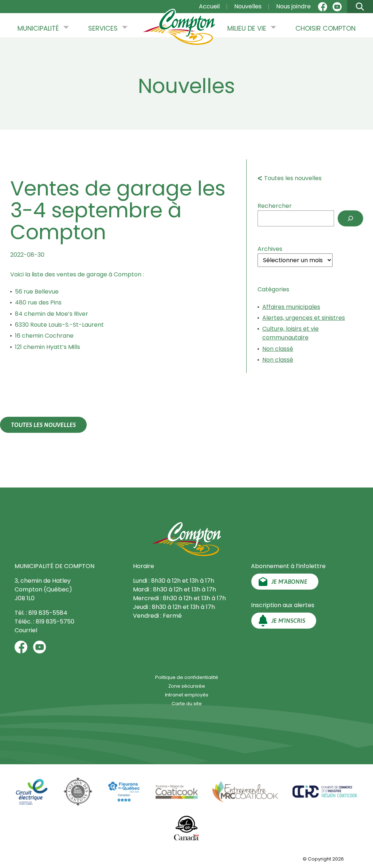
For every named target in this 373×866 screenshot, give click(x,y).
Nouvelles (248, 6)
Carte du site (187, 703)
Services (103, 28)
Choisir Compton (325, 28)
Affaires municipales (291, 307)
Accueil (209, 6)
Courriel (26, 630)
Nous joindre (293, 6)
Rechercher (275, 206)
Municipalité (38, 28)
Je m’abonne (289, 581)
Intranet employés (186, 695)
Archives (270, 249)
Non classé (277, 349)
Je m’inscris (288, 620)
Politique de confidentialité (186, 677)
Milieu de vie (246, 28)
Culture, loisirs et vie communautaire (290, 333)
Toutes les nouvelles (293, 178)
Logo (179, 32)
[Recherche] (350, 218)
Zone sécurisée (186, 686)
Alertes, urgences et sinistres (303, 318)
